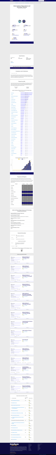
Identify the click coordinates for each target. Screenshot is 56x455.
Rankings (27, 272)
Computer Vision (13, 121)
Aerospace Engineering (13, 123)
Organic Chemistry (13, 107)
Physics (12, 94)
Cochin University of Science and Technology (27, 322)
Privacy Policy (44, 454)
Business (12, 126)
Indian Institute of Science (27, 330)
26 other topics (15, 39)
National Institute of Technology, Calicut (26, 257)
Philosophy (12, 145)
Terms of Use (40, 454)
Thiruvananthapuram (16, 35)
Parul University (14, 425)
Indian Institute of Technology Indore (25, 358)
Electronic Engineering (13, 129)
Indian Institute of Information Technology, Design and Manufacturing (27, 294)
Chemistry (12, 97)
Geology (12, 113)
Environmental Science (13, 102)
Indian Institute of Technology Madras (25, 266)
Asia (24, 26)
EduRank (25, 8)
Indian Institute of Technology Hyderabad (26, 304)
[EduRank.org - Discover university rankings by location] (11, 0)
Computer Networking (13, 134)
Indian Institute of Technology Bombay (26, 349)
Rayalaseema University (15, 410)
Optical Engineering (13, 105)
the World (14, 26)
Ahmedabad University (15, 427)
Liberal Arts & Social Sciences (14, 115)
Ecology (12, 142)
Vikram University (14, 439)
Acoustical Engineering (13, 153)
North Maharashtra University (15, 400)
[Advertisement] (15, 14)
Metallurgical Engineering (14, 137)
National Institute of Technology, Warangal (26, 313)
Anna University (25, 339)
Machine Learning (13, 148)
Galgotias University (14, 432)
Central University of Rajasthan (16, 434)
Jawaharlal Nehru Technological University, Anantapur (26, 367)
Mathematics (12, 118)
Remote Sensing (26, 35)
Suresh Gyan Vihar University (15, 415)
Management (12, 150)
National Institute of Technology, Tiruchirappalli (27, 276)
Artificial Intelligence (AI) (14, 110)
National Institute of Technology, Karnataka (26, 285)
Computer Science (13, 99)
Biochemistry (12, 140)
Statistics (12, 124)
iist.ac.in (12, 62)
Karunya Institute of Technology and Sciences (26, 377)
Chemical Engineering (13, 132)
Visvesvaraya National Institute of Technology (26, 386)
